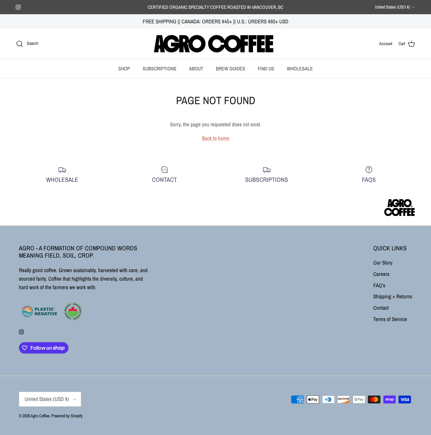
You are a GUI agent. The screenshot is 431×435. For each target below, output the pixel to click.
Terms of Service (390, 319)
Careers (381, 273)
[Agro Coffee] (215, 43)
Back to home (215, 138)
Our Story (383, 262)
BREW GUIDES (230, 68)
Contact (381, 307)
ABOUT (196, 68)
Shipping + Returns (392, 296)
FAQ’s (379, 285)
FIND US (266, 68)
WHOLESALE (300, 68)
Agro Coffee (40, 416)
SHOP (124, 68)
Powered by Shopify (67, 416)
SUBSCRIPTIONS (159, 68)
